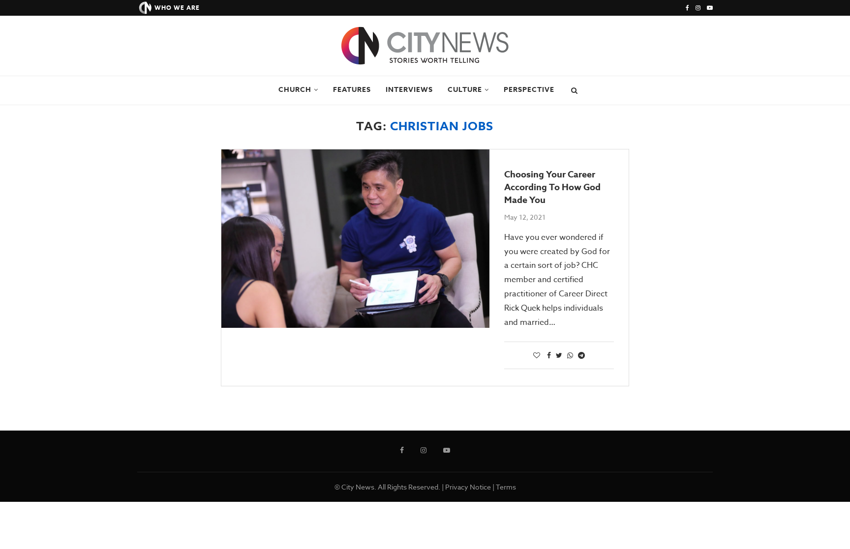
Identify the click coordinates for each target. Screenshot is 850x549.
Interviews (409, 90)
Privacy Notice (468, 486)
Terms (506, 486)
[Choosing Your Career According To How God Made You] (355, 238)
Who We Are (177, 7)
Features (352, 90)
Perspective (529, 90)
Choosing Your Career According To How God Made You (552, 187)
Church (294, 90)
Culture (465, 90)
